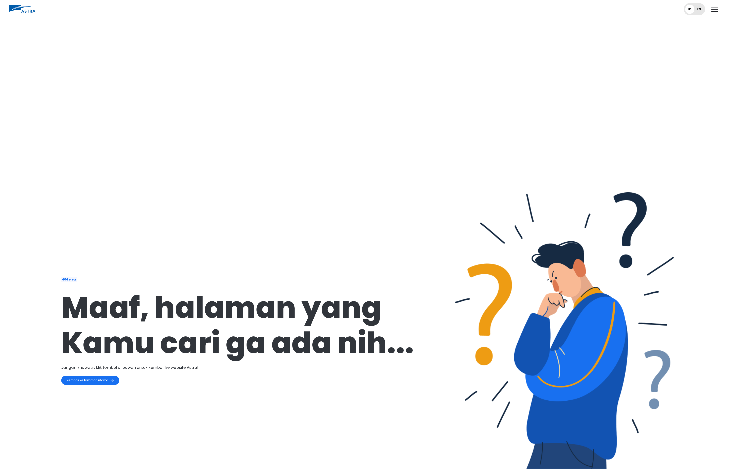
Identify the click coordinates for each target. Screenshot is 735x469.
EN (699, 9)
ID (689, 9)
